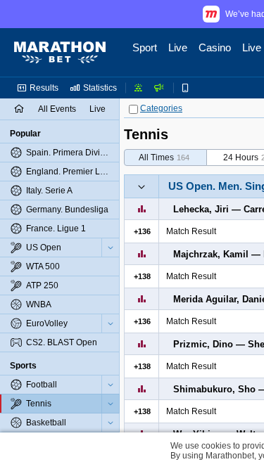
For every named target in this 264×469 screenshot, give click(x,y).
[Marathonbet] (60, 52)
